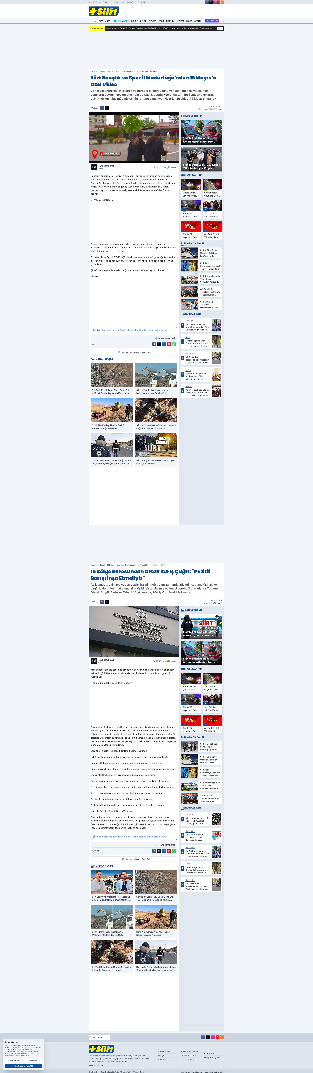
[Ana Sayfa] (95, 21)
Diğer (189, 21)
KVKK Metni (210, 1053)
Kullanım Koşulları (190, 1051)
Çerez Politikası (189, 1059)
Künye (94, 2)
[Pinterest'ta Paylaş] (169, 344)
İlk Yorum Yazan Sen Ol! (136, 352)
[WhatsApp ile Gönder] (174, 344)
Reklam (103, 2)
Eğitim (180, 21)
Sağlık (197, 21)
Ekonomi (170, 21)
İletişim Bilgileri (212, 1057)
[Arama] (222, 20)
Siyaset (152, 21)
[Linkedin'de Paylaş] (164, 344)
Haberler (94, 71)
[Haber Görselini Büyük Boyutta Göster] (134, 137)
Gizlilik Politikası (189, 1055)
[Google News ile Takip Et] (169, 167)
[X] (211, 2)
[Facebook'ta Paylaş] (102, 108)
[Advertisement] (156, 50)
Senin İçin (214, 21)
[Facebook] (207, 2)
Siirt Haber (104, 21)
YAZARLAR (97, 1037)
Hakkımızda (164, 1051)
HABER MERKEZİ (106, 167)
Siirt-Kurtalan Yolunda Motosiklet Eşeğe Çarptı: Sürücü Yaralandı (140, 28)
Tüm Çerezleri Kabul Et (23, 1066)
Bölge (134, 21)
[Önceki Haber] (218, 28)
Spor (161, 21)
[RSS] (222, 2)
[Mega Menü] (90, 21)
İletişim (114, 2)
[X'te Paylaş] (107, 108)
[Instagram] (215, 2)
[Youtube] (218, 2)
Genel (143, 21)
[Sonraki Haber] (221, 28)
